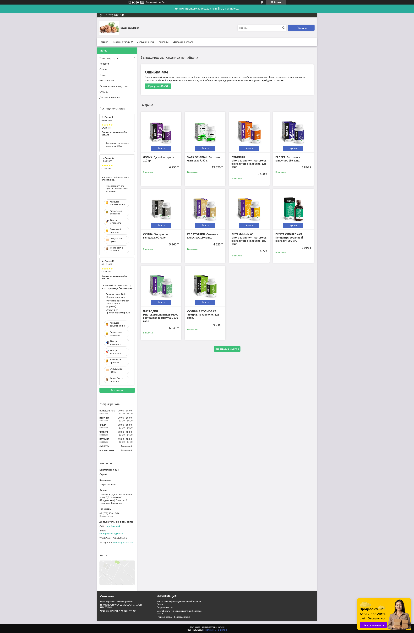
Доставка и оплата (183, 42)
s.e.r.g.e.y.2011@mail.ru (111, 533)
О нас (102, 75)
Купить (161, 148)
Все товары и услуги (226, 349)
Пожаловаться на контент (215, 630)
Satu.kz (221, 627)
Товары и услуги (121, 42)
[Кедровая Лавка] (109, 27)
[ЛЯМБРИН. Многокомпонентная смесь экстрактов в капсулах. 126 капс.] (249, 132)
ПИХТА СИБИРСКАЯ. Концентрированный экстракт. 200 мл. (289, 237)
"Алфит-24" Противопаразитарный (118, 311)
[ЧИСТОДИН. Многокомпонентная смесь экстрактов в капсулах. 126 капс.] (161, 286)
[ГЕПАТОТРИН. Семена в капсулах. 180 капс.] (205, 209)
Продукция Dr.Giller (159, 86)
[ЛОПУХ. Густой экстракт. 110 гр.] (161, 132)
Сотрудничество (145, 42)
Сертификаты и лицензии (113, 86)
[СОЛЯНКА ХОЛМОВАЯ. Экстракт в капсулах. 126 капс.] (205, 286)
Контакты (164, 42)
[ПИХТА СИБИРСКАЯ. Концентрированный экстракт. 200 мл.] (293, 209)
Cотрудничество (165, 607)
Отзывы (104, 91)
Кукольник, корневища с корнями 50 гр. (117, 144)
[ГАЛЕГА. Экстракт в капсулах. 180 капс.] (293, 132)
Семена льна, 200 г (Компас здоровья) (116, 295)
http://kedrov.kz (113, 526)
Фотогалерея (106, 80)
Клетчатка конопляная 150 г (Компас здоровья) (117, 303)
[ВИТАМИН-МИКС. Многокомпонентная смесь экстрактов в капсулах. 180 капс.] (249, 209)
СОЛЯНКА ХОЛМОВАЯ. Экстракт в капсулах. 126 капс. (203, 314)
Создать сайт (152, 2)
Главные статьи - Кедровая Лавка (173, 617)
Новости (104, 63)
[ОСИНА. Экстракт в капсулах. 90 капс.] (161, 209)
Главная (103, 42)
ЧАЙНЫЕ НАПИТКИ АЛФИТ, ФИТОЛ (118, 611)
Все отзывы (117, 390)
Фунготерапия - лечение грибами (116, 601)
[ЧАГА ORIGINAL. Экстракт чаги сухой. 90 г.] (205, 132)
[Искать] (283, 28)
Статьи (103, 69)
